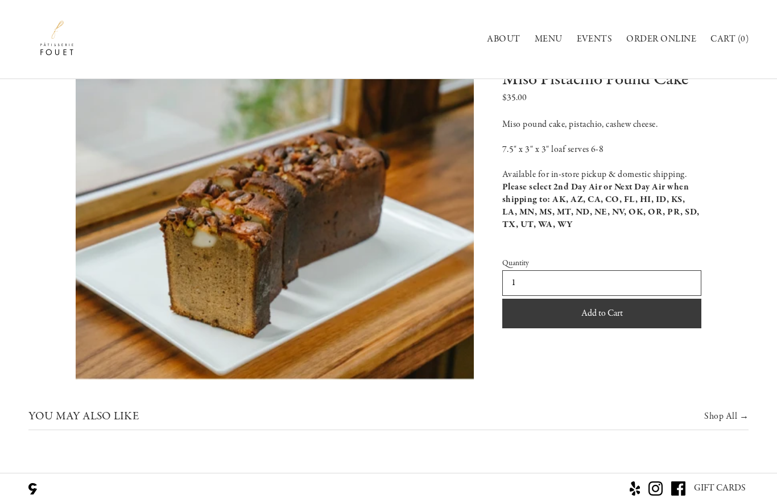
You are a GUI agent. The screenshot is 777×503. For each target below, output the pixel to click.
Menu (549, 39)
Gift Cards (720, 488)
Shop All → (726, 416)
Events (595, 39)
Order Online (661, 39)
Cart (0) (729, 39)
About (503, 39)
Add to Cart (602, 313)
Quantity (515, 263)
